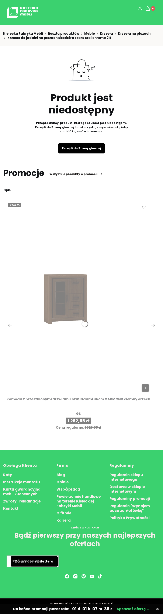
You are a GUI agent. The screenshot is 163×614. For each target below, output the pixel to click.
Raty (7, 474)
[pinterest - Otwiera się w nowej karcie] (83, 576)
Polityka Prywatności (130, 517)
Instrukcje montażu (21, 482)
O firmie (63, 513)
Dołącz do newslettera (34, 561)
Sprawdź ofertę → (133, 609)
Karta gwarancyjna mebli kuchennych (22, 492)
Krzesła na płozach (134, 33)
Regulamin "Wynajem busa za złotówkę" (130, 508)
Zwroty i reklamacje (22, 501)
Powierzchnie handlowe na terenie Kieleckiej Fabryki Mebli (78, 501)
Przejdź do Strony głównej (81, 148)
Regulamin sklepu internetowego (126, 477)
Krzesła (106, 33)
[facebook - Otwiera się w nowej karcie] (67, 576)
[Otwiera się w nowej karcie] (100, 576)
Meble (89, 33)
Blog (60, 474)
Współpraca (68, 489)
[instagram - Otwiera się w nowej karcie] (75, 576)
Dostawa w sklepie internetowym (127, 489)
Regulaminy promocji (130, 498)
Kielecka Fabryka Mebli (23, 33)
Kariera (63, 520)
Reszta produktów (63, 33)
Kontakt (10, 508)
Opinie (62, 482)
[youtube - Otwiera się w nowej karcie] (91, 576)
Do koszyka (145, 388)
